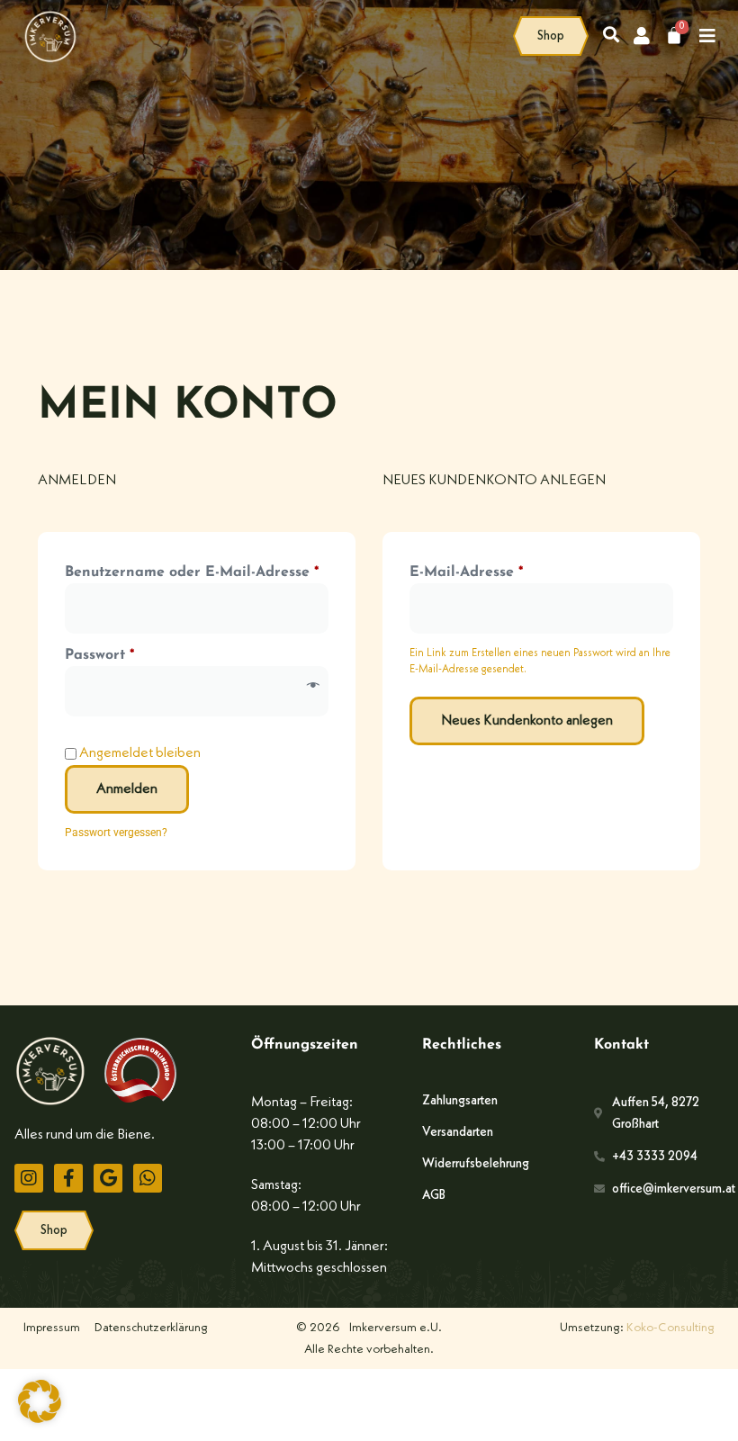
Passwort (142, 653)
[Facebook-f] (68, 1178)
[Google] (108, 1178)
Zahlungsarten (460, 1100)
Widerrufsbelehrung (475, 1163)
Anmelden (127, 789)
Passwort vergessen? (116, 832)
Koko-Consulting (670, 1327)
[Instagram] (28, 1178)
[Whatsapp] (147, 1178)
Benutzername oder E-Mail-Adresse (196, 571)
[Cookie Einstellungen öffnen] (39, 1419)
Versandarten (457, 1132)
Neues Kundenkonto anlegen (527, 721)
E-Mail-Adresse (509, 571)
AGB (434, 1195)
